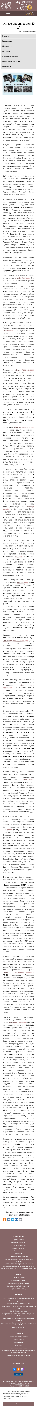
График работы (19, 1240)
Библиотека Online (18, 1277)
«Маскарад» (8, 331)
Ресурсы (18, 1295)
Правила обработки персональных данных (19, 1264)
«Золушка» (8, 830)
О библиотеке (18, 1236)
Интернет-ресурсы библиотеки (18, 1301)
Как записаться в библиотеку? (18, 1337)
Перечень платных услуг (18, 1289)
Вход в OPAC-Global (18, 1327)
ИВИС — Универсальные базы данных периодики (18, 1298)
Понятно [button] (18, 1404)
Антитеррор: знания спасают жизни (18, 1355)
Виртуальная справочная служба (18, 1283)
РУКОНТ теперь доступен (18, 1311)
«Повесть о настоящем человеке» (18, 972)
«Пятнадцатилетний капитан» (15, 640)
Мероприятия (7, 46)
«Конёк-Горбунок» (22, 278)
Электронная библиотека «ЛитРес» (18, 1303)
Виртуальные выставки (11, 62)
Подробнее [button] (7, 1398)
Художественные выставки (18, 1348)
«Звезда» (6, 1144)
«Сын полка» (28, 780)
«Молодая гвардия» (17, 1022)
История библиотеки (18, 1248)
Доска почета (18, 1251)
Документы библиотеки (18, 1242)
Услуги (18, 1274)
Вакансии (18, 1253)
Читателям (18, 1333)
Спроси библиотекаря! (18, 1280)
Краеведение (7, 41)
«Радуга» (18, 556)
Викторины (6, 67)
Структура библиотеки (18, 1245)
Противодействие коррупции (18, 1256)
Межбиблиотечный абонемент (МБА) (18, 1286)
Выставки (6, 51)
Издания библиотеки (10, 56)
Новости (5, 36)
